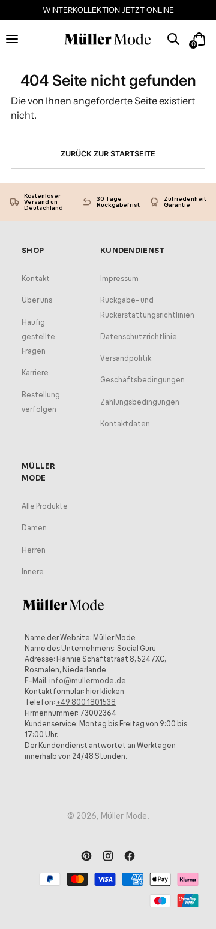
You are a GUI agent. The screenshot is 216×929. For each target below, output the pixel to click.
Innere (33, 571)
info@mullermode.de (87, 680)
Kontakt (36, 278)
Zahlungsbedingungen (139, 401)
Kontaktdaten (125, 423)
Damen (34, 527)
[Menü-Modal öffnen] (17, 38)
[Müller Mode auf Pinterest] (86, 857)
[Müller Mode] (108, 39)
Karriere (35, 372)
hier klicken (105, 691)
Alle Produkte (45, 506)
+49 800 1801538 (86, 702)
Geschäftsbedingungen (142, 379)
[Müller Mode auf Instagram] (108, 857)
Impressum (119, 278)
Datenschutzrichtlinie (138, 336)
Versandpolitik (125, 358)
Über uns (37, 299)
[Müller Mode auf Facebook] (130, 857)
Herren (34, 549)
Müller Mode (123, 815)
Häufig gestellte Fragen (38, 336)
